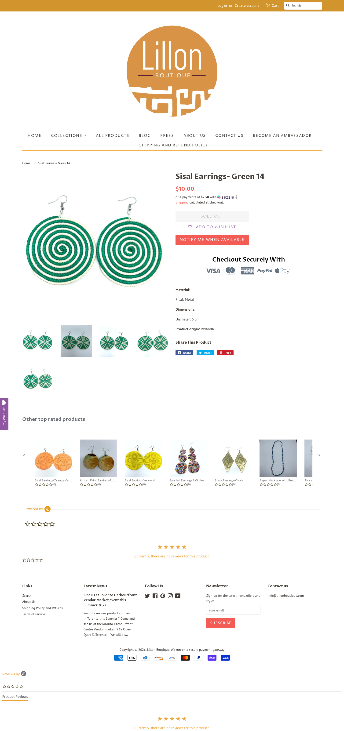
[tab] (15, 698)
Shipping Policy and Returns (42, 608)
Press (167, 135)
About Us (194, 135)
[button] (249, 197)
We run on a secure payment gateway (197, 649)
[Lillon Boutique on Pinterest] (162, 597)
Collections (67, 135)
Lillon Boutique (158, 649)
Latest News (95, 586)
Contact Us (229, 135)
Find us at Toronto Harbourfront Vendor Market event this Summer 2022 (110, 600)
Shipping (182, 202)
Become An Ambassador (282, 135)
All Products (112, 135)
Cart (275, 6)
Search (27, 595)
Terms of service (33, 614)
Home (34, 135)
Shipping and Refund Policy (174, 145)
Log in (222, 6)
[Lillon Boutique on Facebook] (155, 597)
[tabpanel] (172, 723)
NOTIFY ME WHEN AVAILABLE (212, 239)
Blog (145, 135)
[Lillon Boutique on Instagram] (170, 597)
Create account (247, 6)
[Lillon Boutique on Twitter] (147, 597)
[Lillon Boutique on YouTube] (177, 597)
